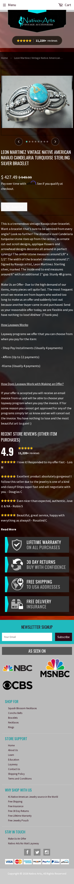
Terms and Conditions (20, 778)
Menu (12, 5)
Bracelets (13, 717)
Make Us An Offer (17, 838)
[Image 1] (26, 141)
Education (13, 759)
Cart (67, 5)
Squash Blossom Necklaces (22, 708)
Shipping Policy (16, 774)
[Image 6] (41, 141)
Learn (11, 755)
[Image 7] (44, 141)
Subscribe (63, 637)
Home (4, 58)
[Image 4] (35, 141)
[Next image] (55, 142)
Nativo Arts (35, 873)
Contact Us (14, 769)
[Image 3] (32, 141)
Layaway (13, 764)
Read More (8, 529)
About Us (13, 750)
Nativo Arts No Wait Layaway (23, 843)
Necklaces (13, 722)
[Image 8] (47, 141)
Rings (11, 727)
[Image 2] (29, 141)
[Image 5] (38, 141)
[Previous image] (19, 142)
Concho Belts (15, 713)
